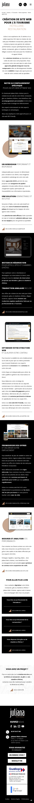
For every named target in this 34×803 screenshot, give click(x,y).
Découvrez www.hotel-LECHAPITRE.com (17, 416)
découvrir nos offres (19, 610)
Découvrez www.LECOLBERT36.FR (15, 229)
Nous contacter (19, 690)
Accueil (3, 12)
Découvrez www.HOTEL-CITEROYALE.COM (17, 503)
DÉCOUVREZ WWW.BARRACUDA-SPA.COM (16, 571)
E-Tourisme (14, 12)
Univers (9, 12)
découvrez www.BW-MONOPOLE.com (16, 312)
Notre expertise (23, 12)
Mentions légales (15, 799)
